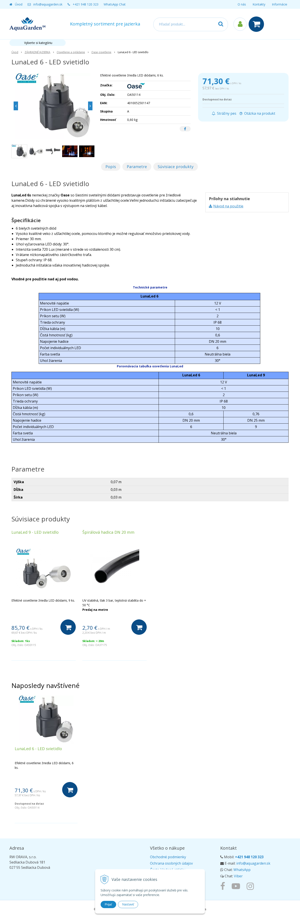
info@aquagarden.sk (47, 4)
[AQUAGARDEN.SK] (251, 886)
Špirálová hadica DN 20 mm (108, 532)
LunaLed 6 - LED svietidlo (38, 748)
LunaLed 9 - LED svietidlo (35, 532)
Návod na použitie (228, 206)
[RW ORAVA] (223, 886)
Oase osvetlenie (101, 52)
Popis (110, 166)
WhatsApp (242, 869)
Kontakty (259, 4)
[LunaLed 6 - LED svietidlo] (53, 106)
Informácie (279, 4)
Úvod (18, 4)
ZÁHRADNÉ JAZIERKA (37, 52)
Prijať (108, 904)
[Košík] (257, 24)
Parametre (137, 166)
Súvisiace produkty (175, 166)
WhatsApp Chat (115, 4)
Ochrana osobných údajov (171, 863)
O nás (242, 4)
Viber (238, 876)
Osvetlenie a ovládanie (71, 52)
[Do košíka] (68, 627)
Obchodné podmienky (168, 857)
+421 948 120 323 (85, 4)
